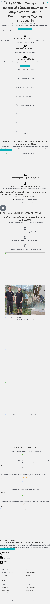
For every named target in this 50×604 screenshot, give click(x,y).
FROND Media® (37, 600)
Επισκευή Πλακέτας (5, 589)
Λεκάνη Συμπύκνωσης (30, 589)
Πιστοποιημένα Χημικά (30, 577)
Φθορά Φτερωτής (29, 590)
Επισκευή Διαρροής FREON (7, 592)
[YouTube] (4, 580)
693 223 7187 (4, 575)
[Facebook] (2, 580)
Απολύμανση (28, 575)
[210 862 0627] (1, 553)
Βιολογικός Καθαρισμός (30, 572)
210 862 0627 (6, 552)
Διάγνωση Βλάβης (5, 587)
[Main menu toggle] (47, 2)
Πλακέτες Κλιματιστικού (30, 587)
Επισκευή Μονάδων (5, 590)
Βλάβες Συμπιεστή (29, 592)
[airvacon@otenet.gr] (1, 557)
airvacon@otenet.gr (7, 556)
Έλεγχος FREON (29, 573)
